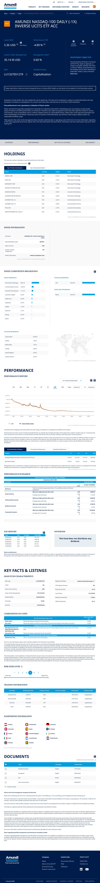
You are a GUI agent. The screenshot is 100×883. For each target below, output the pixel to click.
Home (5, 13)
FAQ (62, 864)
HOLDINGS (9, 142)
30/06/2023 (77, 782)
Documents (90, 142)
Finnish (57, 778)
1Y (34, 387)
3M (21, 387)
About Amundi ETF (49, 864)
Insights (75, 7)
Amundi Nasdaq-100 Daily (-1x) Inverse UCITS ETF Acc (39, 13)
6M (28, 387)
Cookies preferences (89, 881)
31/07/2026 (77, 769)
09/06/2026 (77, 778)
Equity (19, 13)
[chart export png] (94, 380)
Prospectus (21, 773)
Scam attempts (39, 881)
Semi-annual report (23, 782)
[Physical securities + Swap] (93, 581)
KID (19, 778)
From (69, 387)
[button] (90, 13)
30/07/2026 (77, 773)
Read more (73, 73)
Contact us (84, 864)
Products (32, 7)
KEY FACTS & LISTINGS (62, 142)
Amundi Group (47, 866)
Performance (33, 142)
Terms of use (79, 881)
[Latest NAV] (17, 44)
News (44, 861)
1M (13, 387)
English (57, 769)
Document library (67, 861)
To (85, 387)
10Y (55, 387)
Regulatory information (51, 881)
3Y (41, 387)
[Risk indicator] (21, 667)
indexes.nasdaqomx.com (37, 255)
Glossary (64, 866)
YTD (62, 387)
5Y (48, 387)
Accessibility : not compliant (66, 881)
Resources (85, 7)
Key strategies (44, 7)
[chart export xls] (91, 380)
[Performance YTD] (44, 44)
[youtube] (87, 869)
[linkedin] (81, 869)
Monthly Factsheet (23, 769)
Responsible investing (60, 7)
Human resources (48, 869)
